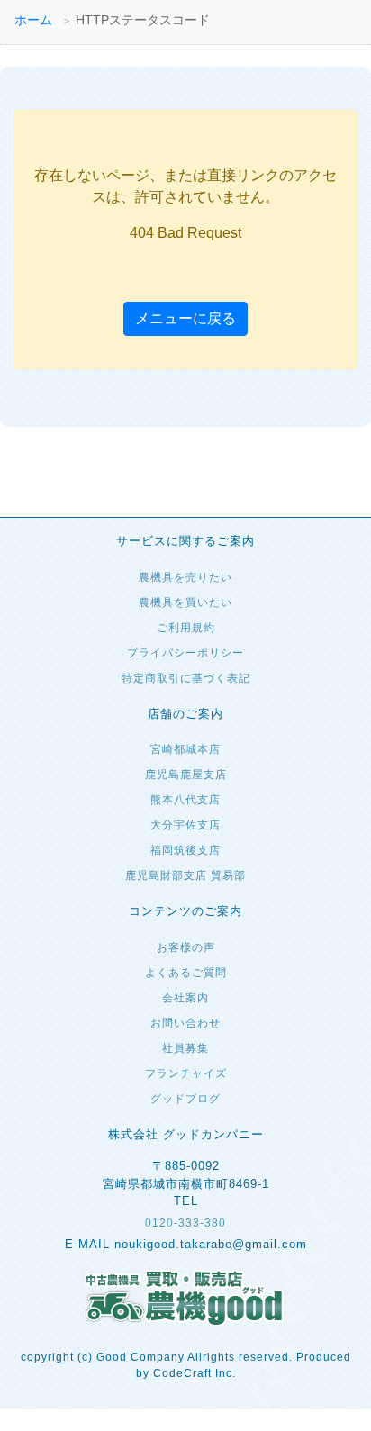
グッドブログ (185, 1098)
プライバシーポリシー (185, 653)
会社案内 (185, 998)
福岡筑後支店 (185, 850)
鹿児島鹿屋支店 (186, 774)
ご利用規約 (186, 627)
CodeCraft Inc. (194, 1373)
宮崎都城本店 (185, 749)
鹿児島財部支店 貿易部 (185, 875)
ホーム (33, 20)
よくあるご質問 (186, 972)
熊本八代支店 (185, 799)
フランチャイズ (186, 1073)
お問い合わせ (185, 1023)
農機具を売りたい (185, 577)
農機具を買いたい (185, 602)
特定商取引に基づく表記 (186, 678)
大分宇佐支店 (185, 825)
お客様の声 (186, 947)
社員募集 (185, 1048)
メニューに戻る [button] (185, 318)
